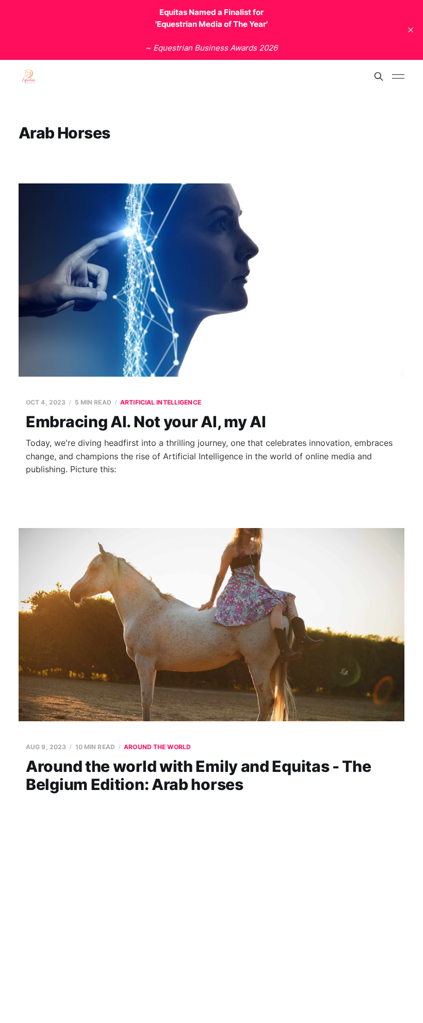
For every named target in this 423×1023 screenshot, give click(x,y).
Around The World (157, 747)
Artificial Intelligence (160, 402)
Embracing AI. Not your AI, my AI (146, 421)
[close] (410, 30)
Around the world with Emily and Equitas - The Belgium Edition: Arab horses (198, 775)
